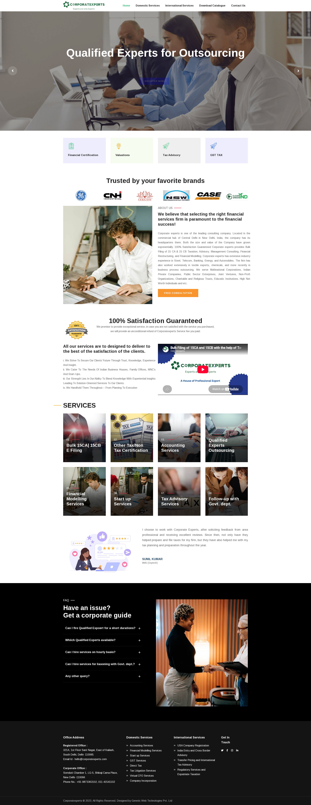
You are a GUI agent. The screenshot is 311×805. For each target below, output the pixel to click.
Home (126, 5)
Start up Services (123, 501)
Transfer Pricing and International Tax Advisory (196, 762)
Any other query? (77, 676)
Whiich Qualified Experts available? (90, 640)
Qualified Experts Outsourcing (221, 445)
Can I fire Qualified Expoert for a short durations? (100, 628)
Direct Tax (136, 765)
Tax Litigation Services (143, 770)
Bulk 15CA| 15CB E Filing (83, 448)
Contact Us (238, 5)
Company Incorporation (143, 780)
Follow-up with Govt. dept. (224, 501)
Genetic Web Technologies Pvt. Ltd (152, 800)
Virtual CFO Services (142, 775)
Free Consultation (178, 293)
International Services (179, 5)
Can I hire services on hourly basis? (90, 652)
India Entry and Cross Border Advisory (193, 752)
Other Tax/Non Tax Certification (131, 448)
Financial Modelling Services (76, 498)
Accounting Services (173, 448)
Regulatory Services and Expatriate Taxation (191, 772)
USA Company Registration (193, 745)
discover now (154, 83)
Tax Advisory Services (174, 501)
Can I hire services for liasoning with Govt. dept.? (100, 664)
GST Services (138, 760)
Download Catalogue (212, 5)
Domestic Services (148, 5)
